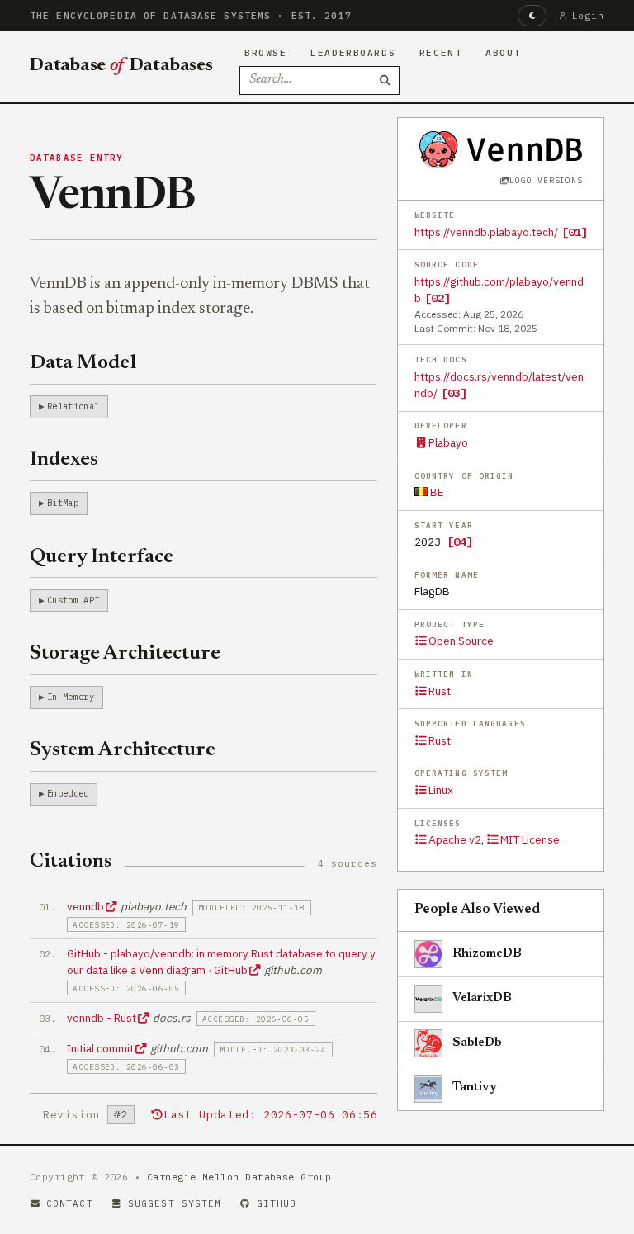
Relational (73, 406)
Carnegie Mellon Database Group (239, 1176)
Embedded (68, 793)
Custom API (73, 600)
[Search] (385, 81)
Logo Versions (545, 180)
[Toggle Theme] (532, 15)
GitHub (277, 1203)
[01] (574, 232)
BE (436, 492)
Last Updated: (270, 1115)
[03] (454, 392)
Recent (440, 53)
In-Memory (70, 696)
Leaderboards (352, 53)
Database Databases (121, 66)
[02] (437, 298)
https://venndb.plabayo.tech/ (486, 232)
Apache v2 (454, 839)
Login (588, 15)
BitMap (62, 502)
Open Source (461, 640)
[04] (460, 541)
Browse (265, 53)
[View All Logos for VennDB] (500, 149)
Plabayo (448, 442)
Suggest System (174, 1203)
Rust (439, 690)
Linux (440, 789)
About (503, 53)
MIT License (530, 839)
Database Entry (77, 157)
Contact (69, 1203)
